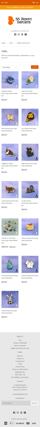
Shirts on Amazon (20, 346)
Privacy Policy (20, 367)
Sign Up (34, 403)
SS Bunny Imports (21, 419)
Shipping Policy (20, 372)
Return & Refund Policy (20, 369)
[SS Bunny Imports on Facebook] (15, 35)
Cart (36, 3)
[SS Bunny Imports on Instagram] (19, 35)
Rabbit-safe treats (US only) (20, 348)
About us (20, 356)
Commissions (20, 361)
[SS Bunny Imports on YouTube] (26, 35)
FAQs (20, 364)
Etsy (20, 340)
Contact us (20, 358)
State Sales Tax (20, 375)
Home (3, 43)
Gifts (11, 43)
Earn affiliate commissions (20, 377)
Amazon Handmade (20, 343)
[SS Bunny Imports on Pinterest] (22, 35)
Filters (34, 67)
